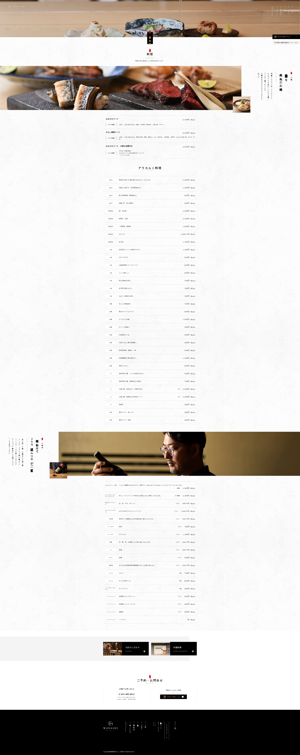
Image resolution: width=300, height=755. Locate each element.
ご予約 (292, 9)
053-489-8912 (128, 694)
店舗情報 (284, 8)
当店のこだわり (277, 13)
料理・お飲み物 (280, 10)
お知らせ (288, 11)
